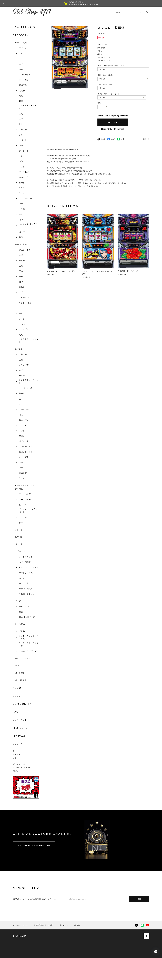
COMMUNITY (22, 704)
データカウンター (27, 557)
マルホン (23, 324)
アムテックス (25, 53)
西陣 (21, 219)
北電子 (22, 90)
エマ (21, 64)
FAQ (16, 712)
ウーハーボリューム (105, 84)
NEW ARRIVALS (24, 27)
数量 (99, 103)
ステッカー (24, 517)
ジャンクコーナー (23, 658)
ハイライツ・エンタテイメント (28, 225)
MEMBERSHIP (23, 728)
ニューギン (24, 297)
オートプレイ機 (26, 573)
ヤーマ (22, 193)
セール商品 (20, 624)
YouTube (16, 754)
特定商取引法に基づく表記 (22, 767)
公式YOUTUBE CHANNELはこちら (34, 845)
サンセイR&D (25, 303)
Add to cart (112, 122)
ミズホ (22, 292)
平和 (21, 276)
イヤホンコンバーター (28, 567)
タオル (22, 522)
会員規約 (16, 771)
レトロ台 (19, 529)
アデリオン (24, 48)
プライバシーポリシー (20, 764)
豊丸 (21, 313)
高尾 (21, 334)
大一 (21, 308)
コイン (22, 578)
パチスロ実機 (21, 42)
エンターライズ (26, 74)
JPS (21, 135)
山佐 (21, 161)
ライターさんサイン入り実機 (28, 637)
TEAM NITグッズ (27, 617)
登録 (139, 899)
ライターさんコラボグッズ (28, 644)
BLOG (17, 696)
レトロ (22, 214)
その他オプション (27, 594)
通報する (146, 139)
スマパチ (19, 537)
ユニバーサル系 (26, 198)
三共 (21, 113)
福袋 (21, 612)
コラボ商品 (20, 631)
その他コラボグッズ (28, 651)
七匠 (21, 156)
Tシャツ (22, 505)
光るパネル (24, 606)
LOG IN (18, 744)
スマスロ (19, 349)
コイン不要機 (25, 562)
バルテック (24, 177)
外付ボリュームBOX (105, 75)
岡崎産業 (23, 85)
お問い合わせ (63, 925)
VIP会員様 (19, 673)
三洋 (21, 119)
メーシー (23, 319)
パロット (19, 544)
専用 (17, 665)
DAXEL (22, 145)
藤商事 (22, 182)
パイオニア (24, 172)
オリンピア (24, 365)
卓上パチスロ (21, 680)
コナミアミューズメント (28, 107)
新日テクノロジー (27, 237)
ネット (22, 166)
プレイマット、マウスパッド (28, 510)
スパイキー (24, 140)
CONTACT (20, 720)
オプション (20, 551)
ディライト (24, 150)
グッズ (18, 601)
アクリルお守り (26, 494)
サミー (22, 124)
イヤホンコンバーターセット (108, 94)
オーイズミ (24, 80)
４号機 (22, 209)
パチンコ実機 (21, 244)
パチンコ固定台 (26, 588)
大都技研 (23, 129)
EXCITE (22, 58)
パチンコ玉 (24, 583)
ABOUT (18, 688)
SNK (21, 69)
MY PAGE (19, 736)
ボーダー (23, 232)
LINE (14, 758)
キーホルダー (25, 499)
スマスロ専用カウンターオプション (111, 66)
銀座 (21, 101)
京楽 (21, 96)
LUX (21, 204)
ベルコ (22, 188)
